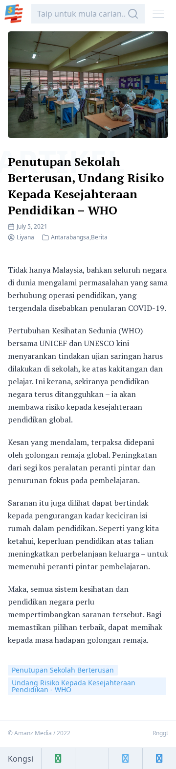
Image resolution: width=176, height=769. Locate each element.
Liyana (25, 237)
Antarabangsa (70, 237)
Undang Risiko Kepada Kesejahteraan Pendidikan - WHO (73, 686)
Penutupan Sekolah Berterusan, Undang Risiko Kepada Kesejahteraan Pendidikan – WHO (86, 186)
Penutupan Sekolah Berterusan (63, 670)
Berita (99, 237)
